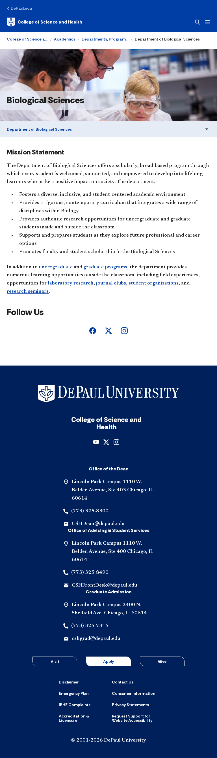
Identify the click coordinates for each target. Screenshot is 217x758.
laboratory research (71, 283)
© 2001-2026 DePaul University (108, 740)
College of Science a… (27, 39)
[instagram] (124, 330)
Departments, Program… (105, 39)
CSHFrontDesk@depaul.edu (104, 585)
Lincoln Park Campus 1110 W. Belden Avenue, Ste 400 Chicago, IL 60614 (112, 551)
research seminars (28, 291)
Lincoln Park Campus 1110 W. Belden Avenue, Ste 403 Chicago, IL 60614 (112, 490)
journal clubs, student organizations (137, 283)
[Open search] (197, 22)
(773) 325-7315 (89, 626)
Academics (64, 39)
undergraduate (56, 267)
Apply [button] (108, 661)
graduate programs (105, 267)
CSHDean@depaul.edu (98, 523)
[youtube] (96, 441)
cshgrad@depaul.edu (96, 638)
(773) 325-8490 (89, 572)
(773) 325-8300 (89, 511)
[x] (108, 330)
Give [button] (162, 661)
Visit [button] (55, 661)
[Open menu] (207, 22)
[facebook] (92, 330)
